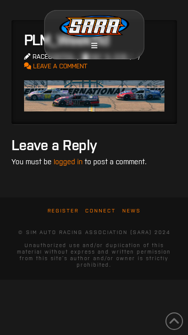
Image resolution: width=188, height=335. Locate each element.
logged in (68, 162)
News (131, 210)
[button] (94, 46)
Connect (100, 210)
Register (63, 210)
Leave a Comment (59, 66)
